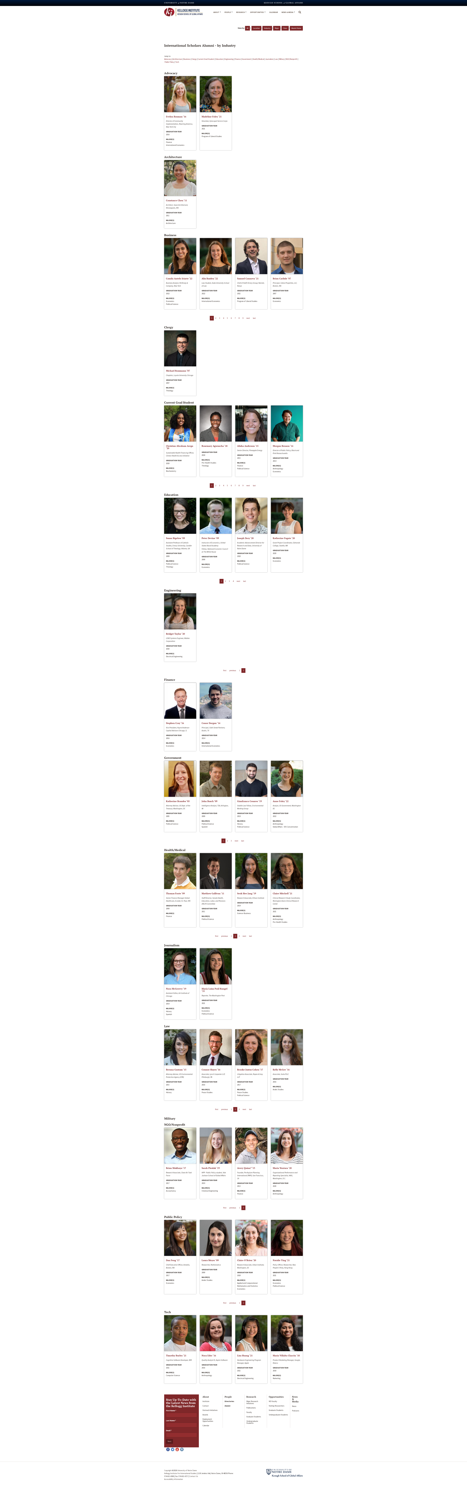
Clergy (194, 59)
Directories (229, 1401)
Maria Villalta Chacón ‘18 (286, 1355)
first (224, 670)
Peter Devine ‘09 (210, 538)
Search (300, 13)
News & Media (288, 12)
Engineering (229, 59)
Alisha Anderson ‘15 (247, 445)
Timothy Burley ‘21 (176, 1355)
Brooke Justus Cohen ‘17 (250, 1069)
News (294, 1406)
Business (186, 59)
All (247, 28)
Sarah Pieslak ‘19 (211, 1168)
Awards (205, 1415)
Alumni (227, 1406)
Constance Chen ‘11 (176, 200)
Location (256, 28)
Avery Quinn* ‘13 (246, 1168)
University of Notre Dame (187, 1470)
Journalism (269, 59)
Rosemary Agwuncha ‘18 (214, 445)
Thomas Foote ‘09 (175, 893)
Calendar (273, 12)
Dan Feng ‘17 (173, 1260)
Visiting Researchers (276, 1406)
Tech (177, 62)
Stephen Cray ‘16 (175, 723)
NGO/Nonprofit (291, 59)
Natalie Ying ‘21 (281, 1260)
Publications (251, 1408)
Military (281, 59)
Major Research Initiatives (252, 1402)
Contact (205, 1406)
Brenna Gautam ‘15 (176, 1069)
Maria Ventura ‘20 (282, 1168)
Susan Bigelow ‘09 (175, 538)
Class (285, 28)
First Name (171, 1410)
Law (276, 59)
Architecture (177, 59)
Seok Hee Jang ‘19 (246, 893)
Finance (238, 59)
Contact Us (193, 1476)
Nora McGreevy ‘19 (176, 988)
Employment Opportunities (207, 1420)
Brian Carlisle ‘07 (282, 278)
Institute (205, 1401)
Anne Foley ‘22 (280, 801)
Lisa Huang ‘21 (245, 1355)
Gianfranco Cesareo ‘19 (249, 801)
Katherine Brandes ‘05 (178, 801)
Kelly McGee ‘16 (281, 1069)
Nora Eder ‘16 (209, 1355)
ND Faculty (273, 1401)
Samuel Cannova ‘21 (248, 278)
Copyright (168, 1470)
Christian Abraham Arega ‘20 (179, 447)
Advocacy (167, 59)
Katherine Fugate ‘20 (284, 538)
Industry (267, 28)
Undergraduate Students (252, 1422)
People (228, 12)
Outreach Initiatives (210, 1410)
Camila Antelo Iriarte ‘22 (179, 278)
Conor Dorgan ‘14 (211, 723)
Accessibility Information (173, 1479)
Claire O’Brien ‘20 (246, 1260)
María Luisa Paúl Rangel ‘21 (214, 990)
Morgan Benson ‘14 (283, 445)
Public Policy (169, 62)
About (216, 12)
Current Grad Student (206, 59)
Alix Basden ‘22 (210, 278)
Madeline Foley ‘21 (212, 116)
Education (219, 59)
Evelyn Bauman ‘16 (176, 116)
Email (169, 1430)
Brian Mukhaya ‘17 (176, 1168)
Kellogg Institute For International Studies (180, 1473)
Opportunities (257, 12)
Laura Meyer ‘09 (210, 1260)
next (248, 318)
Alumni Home (296, 28)
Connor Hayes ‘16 (211, 1069)
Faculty (249, 1412)
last (254, 318)
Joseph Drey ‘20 (245, 538)
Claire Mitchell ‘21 (282, 893)
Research (240, 12)
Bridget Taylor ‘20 (175, 633)
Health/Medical (258, 59)
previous (232, 670)
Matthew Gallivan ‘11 (213, 893)
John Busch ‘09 (209, 801)
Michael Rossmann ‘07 (178, 370)
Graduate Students (253, 1416)
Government (246, 59)
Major (277, 28)
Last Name (171, 1420)
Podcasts (295, 1411)
